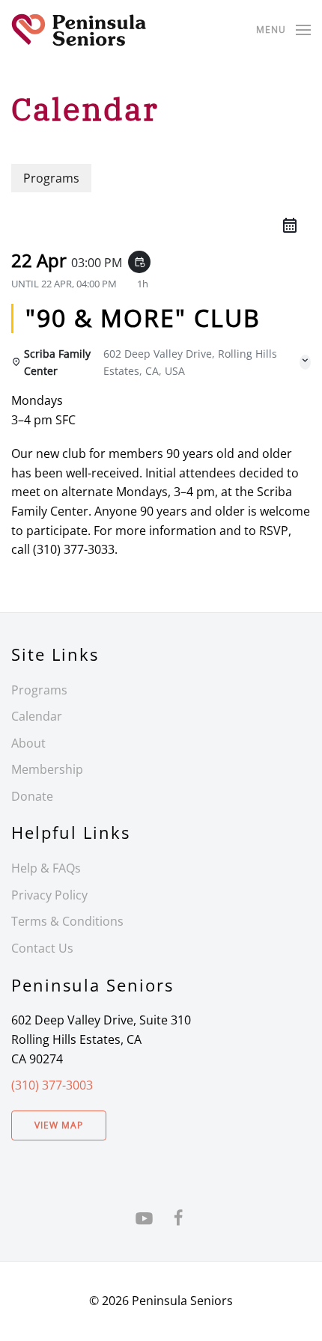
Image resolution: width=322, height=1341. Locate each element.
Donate (32, 796)
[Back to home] (78, 30)
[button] (283, 30)
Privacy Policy (49, 895)
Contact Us (42, 948)
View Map (58, 1125)
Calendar (36, 716)
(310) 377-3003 (52, 1085)
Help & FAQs (46, 868)
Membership (47, 769)
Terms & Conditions (67, 921)
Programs (39, 690)
